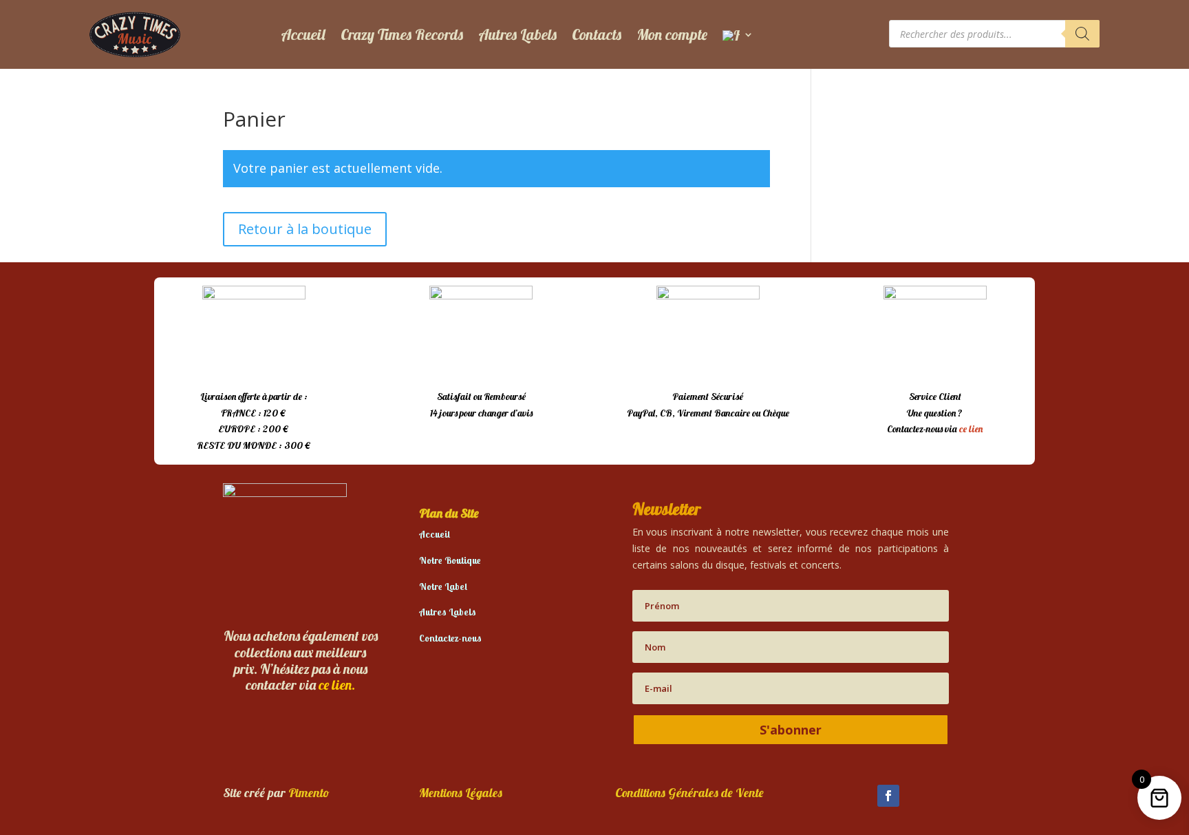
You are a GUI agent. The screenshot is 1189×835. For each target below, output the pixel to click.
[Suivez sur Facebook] (888, 796)
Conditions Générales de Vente (689, 793)
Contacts (596, 34)
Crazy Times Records (402, 34)
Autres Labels (517, 34)
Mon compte (671, 34)
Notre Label (443, 586)
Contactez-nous (450, 638)
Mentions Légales (460, 793)
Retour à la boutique (305, 229)
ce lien (971, 429)
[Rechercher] (1082, 33)
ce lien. (337, 684)
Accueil (303, 34)
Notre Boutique (450, 560)
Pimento (309, 793)
